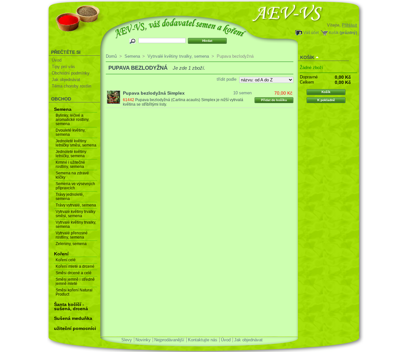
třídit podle (226, 79)
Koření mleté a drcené (75, 266)
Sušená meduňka (73, 318)
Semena (62, 109)
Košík (334, 32)
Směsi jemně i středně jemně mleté (75, 281)
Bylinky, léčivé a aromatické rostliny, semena (72, 119)
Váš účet (311, 32)
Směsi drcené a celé (74, 273)
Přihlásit (349, 25)
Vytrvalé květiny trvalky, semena (76, 224)
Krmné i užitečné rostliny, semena (70, 164)
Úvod (56, 60)
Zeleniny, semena (71, 243)
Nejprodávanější (169, 339)
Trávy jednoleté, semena (70, 196)
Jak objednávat (66, 79)
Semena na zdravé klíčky (72, 175)
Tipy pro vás (63, 66)
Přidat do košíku (274, 100)
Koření (61, 253)
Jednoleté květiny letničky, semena (71, 153)
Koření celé (66, 260)
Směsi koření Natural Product (74, 292)
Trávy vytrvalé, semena (76, 205)
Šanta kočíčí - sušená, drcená (71, 306)
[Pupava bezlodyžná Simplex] (113, 97)
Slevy (126, 339)
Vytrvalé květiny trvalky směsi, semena (75, 213)
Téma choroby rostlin (71, 86)
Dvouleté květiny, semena (70, 132)
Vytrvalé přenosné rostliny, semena (72, 235)
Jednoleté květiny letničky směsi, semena (76, 143)
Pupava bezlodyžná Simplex (154, 93)
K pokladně (326, 100)
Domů (111, 56)
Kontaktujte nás (202, 339)
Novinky (143, 339)
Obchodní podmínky (71, 73)
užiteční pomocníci (75, 328)
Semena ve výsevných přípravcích (75, 186)
